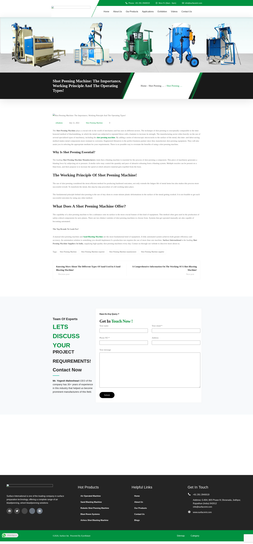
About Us (117, 11)
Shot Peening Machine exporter (93, 252)
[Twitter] (17, 511)
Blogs (137, 520)
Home (106, 11)
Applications (148, 11)
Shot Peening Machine (94, 123)
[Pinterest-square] (40, 511)
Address (155, 338)
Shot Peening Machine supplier (152, 252)
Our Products (132, 11)
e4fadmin (59, 123)
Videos (174, 11)
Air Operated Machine (91, 496)
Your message (105, 350)
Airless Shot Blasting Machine (94, 520)
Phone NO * (104, 338)
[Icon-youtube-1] (32, 511)
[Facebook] (9, 511)
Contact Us (186, 11)
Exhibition (162, 11)
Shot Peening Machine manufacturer (122, 252)
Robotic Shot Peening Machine (95, 508)
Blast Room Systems (90, 514)
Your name (103, 326)
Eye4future (85, 536)
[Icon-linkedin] (24, 511)
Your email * (157, 326)
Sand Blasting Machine (91, 502)
